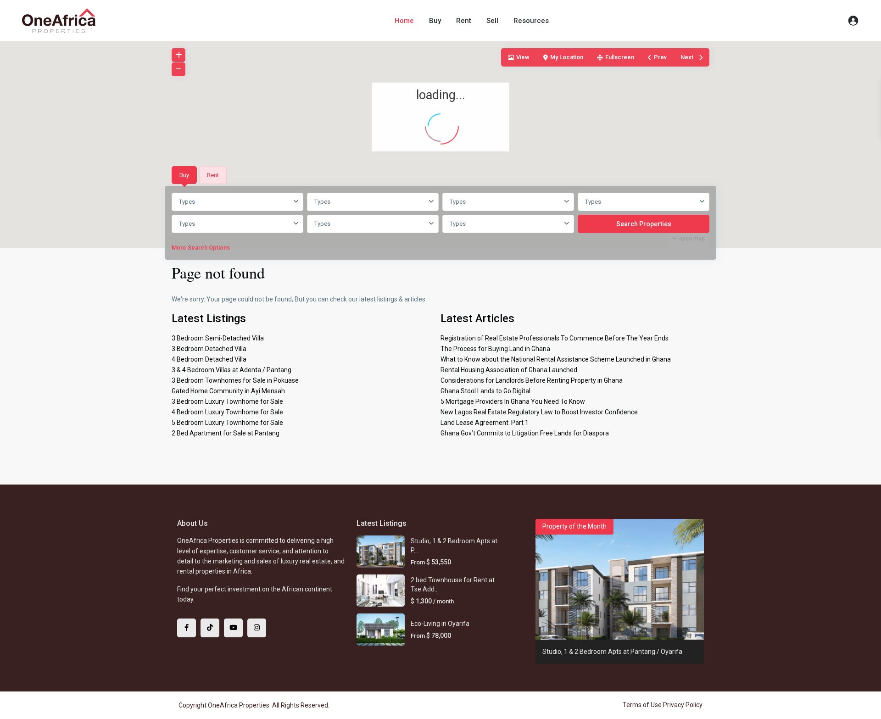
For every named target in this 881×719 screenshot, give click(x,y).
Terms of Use (642, 704)
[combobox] (237, 202)
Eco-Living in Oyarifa (440, 623)
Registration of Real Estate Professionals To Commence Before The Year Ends (554, 338)
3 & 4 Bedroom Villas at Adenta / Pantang (231, 369)
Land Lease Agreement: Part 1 (484, 422)
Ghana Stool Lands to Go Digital (485, 391)
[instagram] (256, 628)
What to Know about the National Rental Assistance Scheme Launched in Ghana (555, 359)
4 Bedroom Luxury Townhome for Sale (227, 412)
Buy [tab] (184, 175)
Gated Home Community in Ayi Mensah (228, 391)
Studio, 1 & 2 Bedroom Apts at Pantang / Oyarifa (612, 651)
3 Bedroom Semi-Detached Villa (218, 338)
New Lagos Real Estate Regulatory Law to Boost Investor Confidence (539, 412)
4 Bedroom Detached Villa (209, 359)
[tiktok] (210, 628)
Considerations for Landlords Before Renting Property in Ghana (531, 380)
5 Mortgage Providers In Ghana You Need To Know (512, 401)
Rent (463, 21)
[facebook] (186, 628)
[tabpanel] (440, 224)
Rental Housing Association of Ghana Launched (508, 369)
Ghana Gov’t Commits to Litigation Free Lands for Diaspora (524, 433)
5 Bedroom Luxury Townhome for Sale (227, 422)
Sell (492, 21)
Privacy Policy (683, 704)
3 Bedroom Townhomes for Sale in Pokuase (235, 380)
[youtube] (233, 628)
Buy (435, 21)
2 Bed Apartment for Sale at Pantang (225, 433)
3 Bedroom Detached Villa (209, 348)
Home (404, 21)
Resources (531, 21)
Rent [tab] (213, 175)
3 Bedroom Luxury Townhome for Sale (227, 401)
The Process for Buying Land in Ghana (495, 348)
